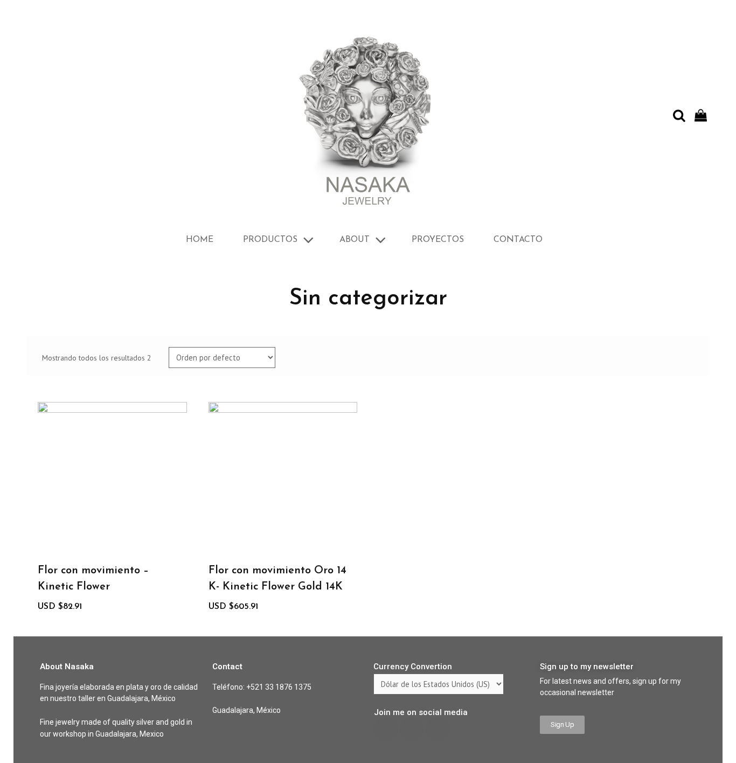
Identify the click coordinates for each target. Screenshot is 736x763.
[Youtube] (411, 729)
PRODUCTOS (270, 239)
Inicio (36, 266)
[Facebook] (385, 729)
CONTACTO (518, 239)
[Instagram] (437, 729)
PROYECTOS (438, 239)
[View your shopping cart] (701, 115)
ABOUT (354, 239)
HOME (199, 239)
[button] (562, 725)
